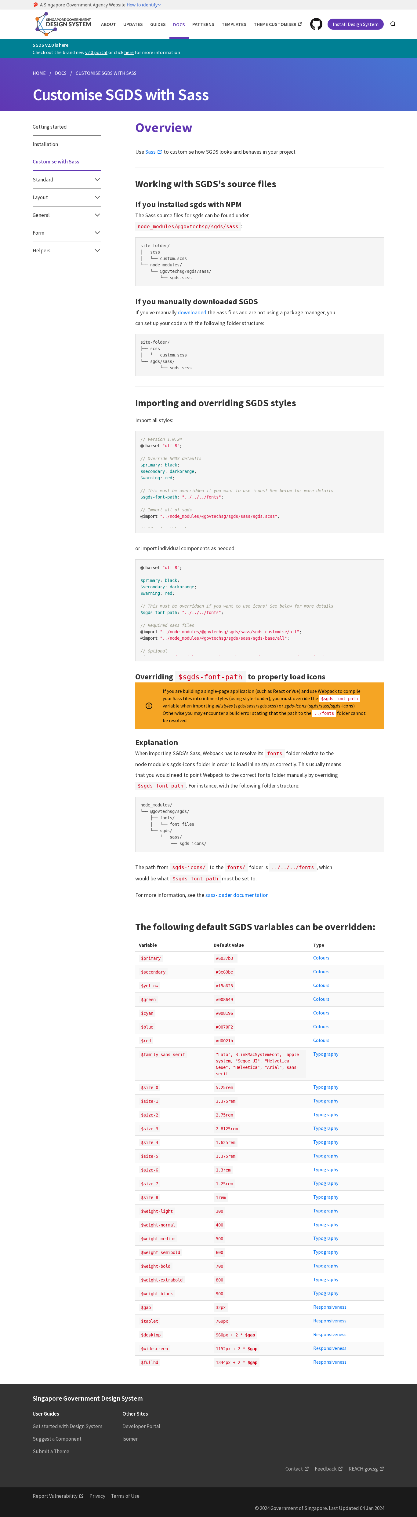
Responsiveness (329, 1307)
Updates (133, 24)
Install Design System (356, 24)
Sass (150, 151)
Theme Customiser (275, 24)
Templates (234, 24)
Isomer (130, 1438)
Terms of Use (125, 1496)
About (108, 24)
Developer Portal (141, 1426)
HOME (39, 73)
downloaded (192, 312)
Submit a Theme (51, 1451)
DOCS (61, 73)
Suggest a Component (57, 1438)
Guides (158, 24)
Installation (45, 144)
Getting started (50, 126)
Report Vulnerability (55, 1496)
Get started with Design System (67, 1426)
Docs (179, 24)
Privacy (97, 1496)
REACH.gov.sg (363, 1468)
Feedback (326, 1468)
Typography (325, 1054)
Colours (321, 958)
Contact (294, 1468)
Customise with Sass (56, 161)
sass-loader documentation (237, 894)
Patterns (203, 24)
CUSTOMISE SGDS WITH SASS (106, 73)
